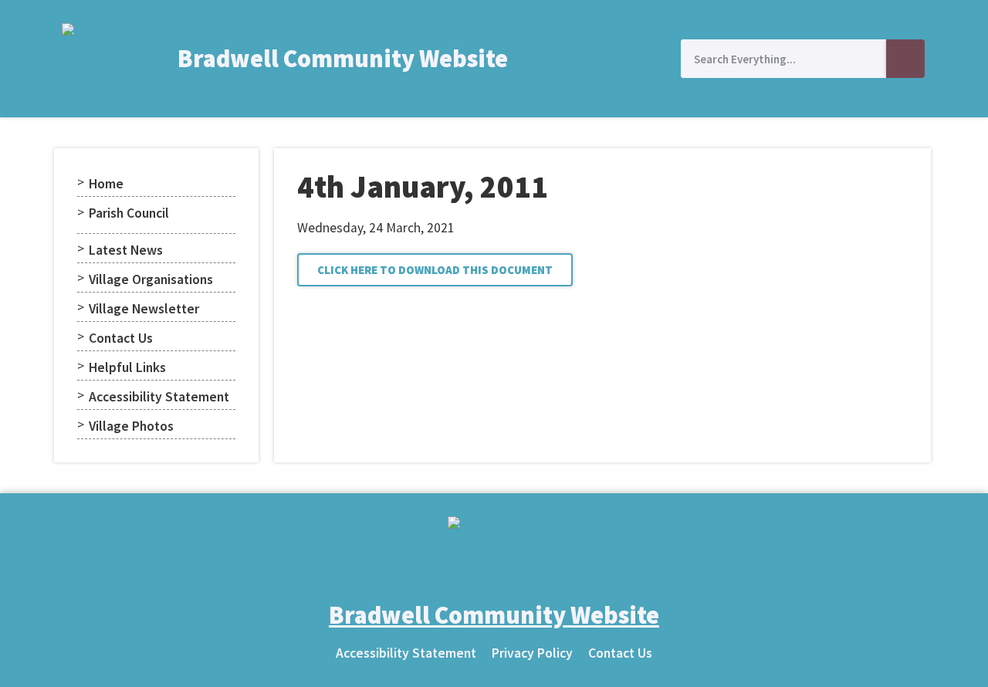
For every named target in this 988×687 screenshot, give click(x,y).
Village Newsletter (144, 308)
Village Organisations (151, 279)
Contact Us (121, 338)
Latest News (126, 250)
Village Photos (131, 426)
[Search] (905, 58)
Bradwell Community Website (343, 58)
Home (106, 183)
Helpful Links (127, 367)
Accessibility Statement (159, 396)
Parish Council (129, 213)
